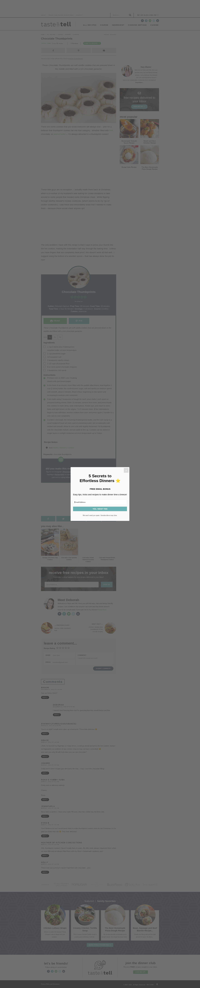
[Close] (126, 470)
